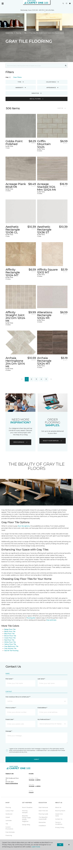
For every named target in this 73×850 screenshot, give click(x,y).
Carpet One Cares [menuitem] (59, 815)
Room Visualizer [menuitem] (27, 807)
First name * (9, 678)
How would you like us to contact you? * (18, 696)
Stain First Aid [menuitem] (43, 811)
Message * (9, 731)
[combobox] (35, 65)
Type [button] (19, 82)
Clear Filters (17, 77)
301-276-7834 (50, 10)
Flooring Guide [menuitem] (43, 814)
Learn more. (36, 847)
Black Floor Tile (9, 631)
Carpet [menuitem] (8, 817)
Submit (36, 759)
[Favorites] (66, 3)
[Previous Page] (22, 379)
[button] (63, 3)
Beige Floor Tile (9, 629)
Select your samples (51, 440)
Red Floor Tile (9, 640)
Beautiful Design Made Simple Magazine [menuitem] (26, 818)
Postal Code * (10, 719)
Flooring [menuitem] (8, 807)
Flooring (18, 33)
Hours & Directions (12, 783)
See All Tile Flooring (11, 650)
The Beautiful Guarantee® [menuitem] (43, 818)
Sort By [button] (60, 108)
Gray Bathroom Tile (11, 646)
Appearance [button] (51, 87)
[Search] (65, 65)
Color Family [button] (51, 82)
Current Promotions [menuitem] (9, 828)
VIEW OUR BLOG (18, 442)
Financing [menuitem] (9, 835)
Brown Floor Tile (10, 636)
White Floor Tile (10, 642)
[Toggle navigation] (2, 3)
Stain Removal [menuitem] (43, 807)
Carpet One (9, 33)
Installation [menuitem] (42, 825)
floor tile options (24, 526)
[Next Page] (51, 379)
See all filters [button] (35, 99)
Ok (60, 844)
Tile (25, 33)
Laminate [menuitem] (9, 820)
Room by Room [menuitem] (60, 811)
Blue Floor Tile (9, 633)
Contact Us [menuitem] (58, 819)
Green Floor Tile (10, 638)
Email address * (42, 707)
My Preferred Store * (44, 719)
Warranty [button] (19, 87)
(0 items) (70, 3)
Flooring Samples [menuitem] (25, 811)
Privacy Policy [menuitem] (59, 827)
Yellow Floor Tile (10, 644)
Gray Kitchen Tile (10, 648)
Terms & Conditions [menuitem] (58, 823)
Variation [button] (35, 93)
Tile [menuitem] (7, 824)
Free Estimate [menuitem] (10, 832)
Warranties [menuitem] (42, 822)
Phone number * (11, 707)
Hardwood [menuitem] (9, 814)
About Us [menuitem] (58, 807)
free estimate (51, 620)
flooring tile (31, 618)
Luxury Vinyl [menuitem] (9, 811)
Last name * (41, 678)
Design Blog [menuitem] (26, 824)
